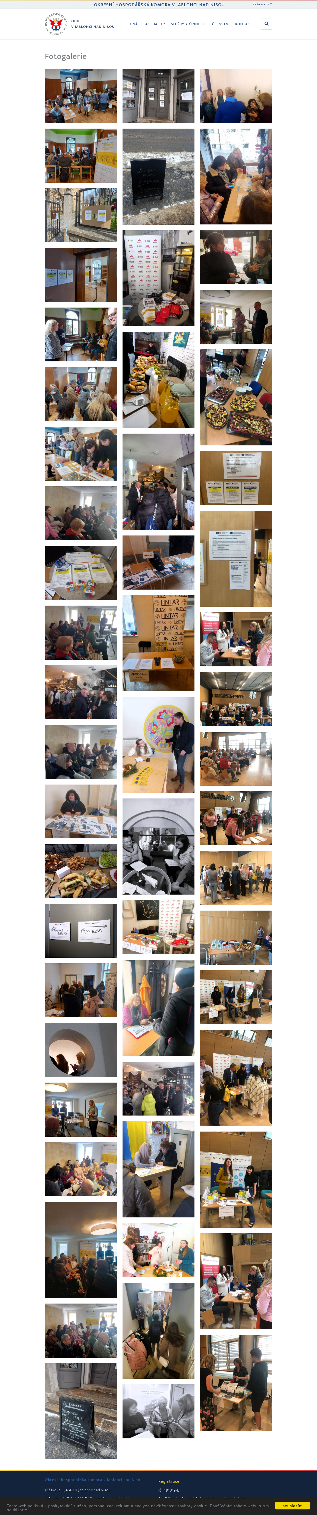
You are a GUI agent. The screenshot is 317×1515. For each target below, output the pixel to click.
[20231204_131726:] (236, 348)
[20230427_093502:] (81, 247)
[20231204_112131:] (159, 899)
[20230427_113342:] (81, 425)
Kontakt (244, 24)
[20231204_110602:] (81, 545)
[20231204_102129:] (81, 902)
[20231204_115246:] (159, 959)
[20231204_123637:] (236, 229)
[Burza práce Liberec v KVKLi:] (236, 671)
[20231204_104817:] (159, 534)
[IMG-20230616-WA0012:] (236, 1435)
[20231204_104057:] (81, 1141)
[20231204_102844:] (81, 962)
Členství (221, 24)
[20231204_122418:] (81, 724)
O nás (134, 24)
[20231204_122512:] (159, 1120)
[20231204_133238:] (81, 604)
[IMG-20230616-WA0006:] (236, 909)
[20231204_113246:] (81, 664)
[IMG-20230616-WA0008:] (236, 1028)
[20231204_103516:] (81, 1081)
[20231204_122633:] (159, 1222)
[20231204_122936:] (159, 1443)
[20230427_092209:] (81, 366)
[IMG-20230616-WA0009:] (236, 1130)
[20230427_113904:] (81, 485)
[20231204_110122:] (159, 696)
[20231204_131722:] (81, 783)
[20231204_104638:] (159, 432)
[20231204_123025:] (81, 843)
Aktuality (155, 24)
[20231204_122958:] (236, 127)
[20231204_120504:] (159, 1061)
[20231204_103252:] (81, 1022)
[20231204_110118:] (159, 594)
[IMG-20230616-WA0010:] (236, 1232)
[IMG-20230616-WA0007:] (236, 969)
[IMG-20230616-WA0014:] (236, 450)
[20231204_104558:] (159, 331)
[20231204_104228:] (81, 1302)
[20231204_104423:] (81, 1362)
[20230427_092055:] (81, 187)
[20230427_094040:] (81, 306)
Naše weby (261, 4)
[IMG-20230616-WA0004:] (236, 790)
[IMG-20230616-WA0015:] (236, 509)
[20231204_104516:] (159, 127)
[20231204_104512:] (81, 1464)
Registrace (168, 1481)
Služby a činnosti (189, 24)
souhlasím (293, 1506)
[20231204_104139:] (81, 1201)
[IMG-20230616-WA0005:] (236, 850)
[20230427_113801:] (81, 127)
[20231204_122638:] (159, 1281)
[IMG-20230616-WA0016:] (236, 611)
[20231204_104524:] (159, 229)
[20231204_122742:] (159, 1383)
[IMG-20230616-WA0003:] (236, 730)
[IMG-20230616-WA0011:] (236, 1334)
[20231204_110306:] (159, 797)
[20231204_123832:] (236, 288)
